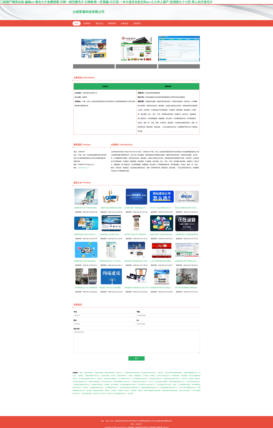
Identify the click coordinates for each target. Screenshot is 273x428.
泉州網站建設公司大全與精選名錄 (86, 287)
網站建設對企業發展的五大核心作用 (136, 287)
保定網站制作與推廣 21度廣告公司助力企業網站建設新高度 (169, 287)
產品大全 (99, 23)
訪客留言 (137, 23)
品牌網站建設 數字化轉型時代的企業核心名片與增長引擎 (194, 261)
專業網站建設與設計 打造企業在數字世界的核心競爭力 (117, 261)
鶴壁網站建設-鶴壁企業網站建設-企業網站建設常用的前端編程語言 (96, 261)
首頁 (76, 23)
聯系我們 (112, 23)
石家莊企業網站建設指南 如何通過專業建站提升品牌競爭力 (194, 208)
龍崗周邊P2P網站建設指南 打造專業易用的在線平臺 (141, 261)
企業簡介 (87, 23)
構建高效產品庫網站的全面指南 (111, 208)
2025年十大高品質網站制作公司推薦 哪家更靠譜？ (166, 208)
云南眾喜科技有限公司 (89, 12)
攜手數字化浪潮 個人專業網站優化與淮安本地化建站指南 (143, 234)
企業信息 (124, 23)
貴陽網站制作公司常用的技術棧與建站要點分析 (89, 208)
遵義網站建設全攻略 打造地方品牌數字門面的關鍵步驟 (92, 234)
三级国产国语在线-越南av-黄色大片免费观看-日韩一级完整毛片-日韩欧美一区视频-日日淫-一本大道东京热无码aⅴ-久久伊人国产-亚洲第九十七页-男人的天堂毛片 (106, 2)
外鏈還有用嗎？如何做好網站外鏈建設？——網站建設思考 (169, 234)
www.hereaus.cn (83, 168)
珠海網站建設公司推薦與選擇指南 (187, 234)
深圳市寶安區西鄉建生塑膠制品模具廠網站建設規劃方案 (193, 287)
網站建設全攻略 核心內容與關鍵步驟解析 (113, 287)
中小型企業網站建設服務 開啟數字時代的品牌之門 (166, 261)
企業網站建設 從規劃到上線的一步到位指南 (113, 234)
